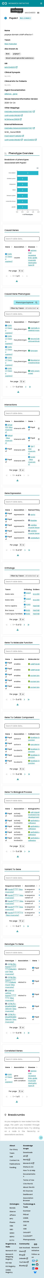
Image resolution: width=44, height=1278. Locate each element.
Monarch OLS (11, 1250)
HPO (11, 1219)
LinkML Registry (9, 1271)
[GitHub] (37, 1264)
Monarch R (27, 1163)
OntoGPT (27, 1232)
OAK (25, 1225)
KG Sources (28, 1191)
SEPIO (12, 1237)
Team (12, 1153)
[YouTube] (36, 1268)
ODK (25, 1229)
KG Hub (9, 1263)
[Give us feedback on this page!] (41, 1138)
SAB (11, 1157)
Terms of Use (28, 1180)
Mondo (12, 1208)
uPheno (13, 1215)
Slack (21, 1251)
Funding (13, 1167)
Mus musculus (11, 43)
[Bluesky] (35, 1272)
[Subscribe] (33, 1260)
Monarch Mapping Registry (9, 1256)
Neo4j (25, 1159)
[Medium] (33, 1264)
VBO (11, 1229)
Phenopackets (29, 1239)
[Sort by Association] (25, 247)
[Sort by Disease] (36, 247)
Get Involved (24, 1248)
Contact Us (14, 1160)
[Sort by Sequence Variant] (22, 886)
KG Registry (10, 1266)
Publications (15, 1164)
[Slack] (37, 1260)
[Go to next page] (25, 387)
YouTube (23, 1262)
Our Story (14, 1149)
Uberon (13, 1211)
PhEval (26, 1214)
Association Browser (28, 1199)
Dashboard (27, 1194)
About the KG (28, 1187)
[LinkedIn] (33, 1268)
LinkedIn (22, 1258)
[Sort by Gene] (11, 247)
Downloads (27, 1152)
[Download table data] (16, 281)
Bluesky (22, 1265)
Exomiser (27, 1211)
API (24, 1156)
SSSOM (26, 1222)
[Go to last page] (29, 387)
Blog (21, 1255)
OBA (11, 1226)
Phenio (12, 1222)
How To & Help (29, 1170)
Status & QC (28, 1167)
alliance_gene (11, 94)
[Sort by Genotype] (15, 960)
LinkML (25, 1218)
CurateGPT (27, 1236)
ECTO (12, 1240)
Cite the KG (28, 1184)
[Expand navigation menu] (41, 3)
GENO (12, 1233)
